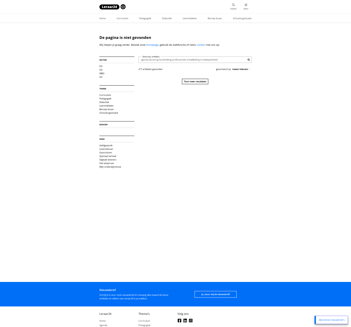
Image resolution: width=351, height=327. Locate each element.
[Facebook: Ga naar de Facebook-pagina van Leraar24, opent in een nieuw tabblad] (179, 320)
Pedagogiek (145, 18)
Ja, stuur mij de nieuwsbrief (215, 294)
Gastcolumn (105, 152)
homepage (152, 44)
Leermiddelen (190, 18)
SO (100, 76)
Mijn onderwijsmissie (110, 166)
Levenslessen (106, 148)
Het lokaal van (106, 163)
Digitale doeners (107, 159)
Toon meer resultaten (195, 81)
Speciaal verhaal (107, 156)
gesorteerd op (223, 69)
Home (102, 18)
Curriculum (122, 18)
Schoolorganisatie (242, 18)
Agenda (103, 325)
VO (100, 69)
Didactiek (167, 18)
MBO (101, 73)
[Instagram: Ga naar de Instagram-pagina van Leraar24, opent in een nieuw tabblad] (191, 320)
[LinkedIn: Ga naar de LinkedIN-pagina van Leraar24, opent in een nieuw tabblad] (185, 320)
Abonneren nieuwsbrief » (332, 319)
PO (100, 66)
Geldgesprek (105, 145)
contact (201, 44)
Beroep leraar (215, 18)
